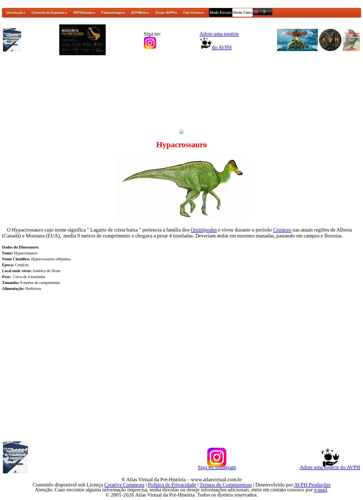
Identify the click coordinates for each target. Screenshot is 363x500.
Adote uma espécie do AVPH (330, 467)
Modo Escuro (220, 12)
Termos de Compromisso (226, 484)
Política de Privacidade (172, 484)
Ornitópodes (204, 229)
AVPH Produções (312, 484)
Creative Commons (124, 484)
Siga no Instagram (217, 467)
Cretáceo (282, 229)
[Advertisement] (181, 94)
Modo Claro (242, 12)
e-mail (320, 489)
